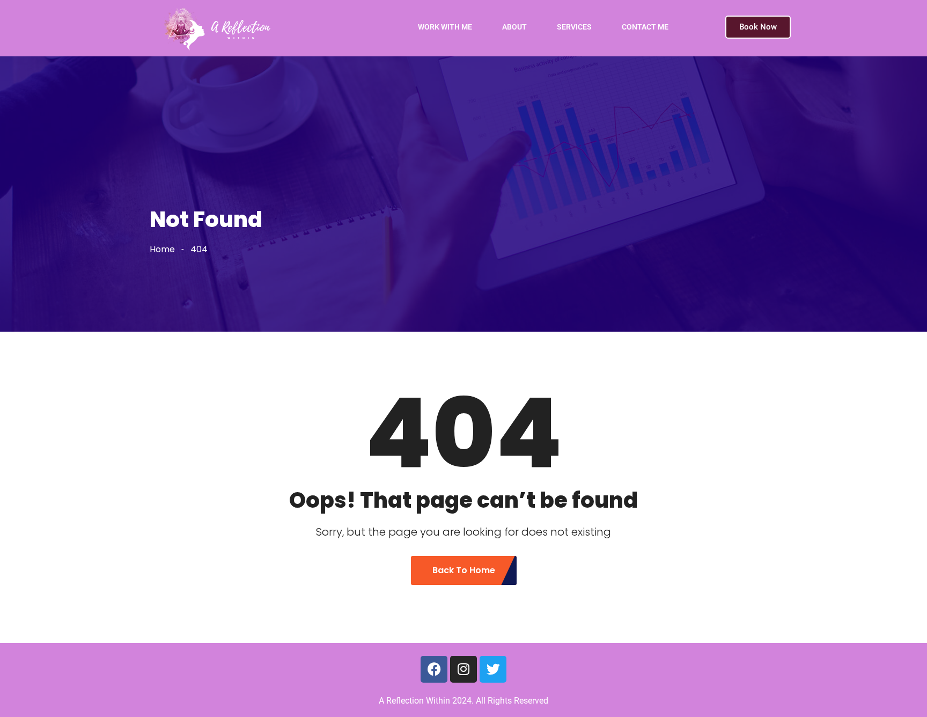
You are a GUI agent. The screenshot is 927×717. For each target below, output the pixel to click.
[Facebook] (434, 669)
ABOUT (514, 27)
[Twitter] (493, 669)
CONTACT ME (645, 27)
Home (162, 249)
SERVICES (574, 27)
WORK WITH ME (445, 27)
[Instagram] (463, 669)
